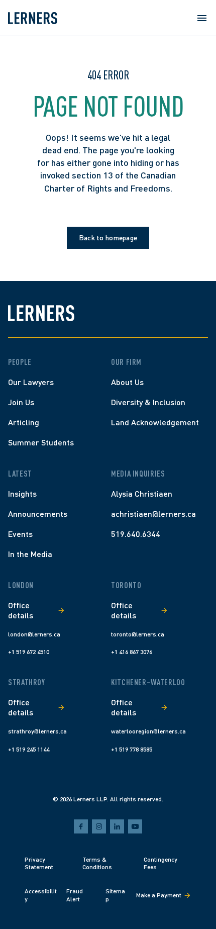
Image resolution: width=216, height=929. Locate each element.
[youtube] (135, 826)
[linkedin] (117, 826)
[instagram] (99, 826)
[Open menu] (202, 18)
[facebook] (81, 826)
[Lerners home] (32, 18)
